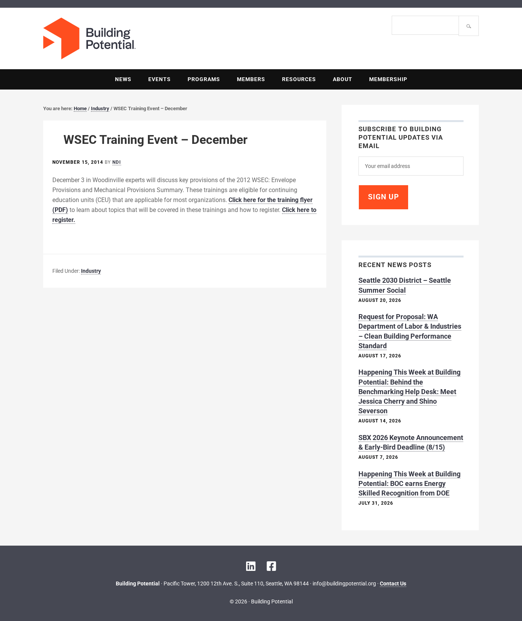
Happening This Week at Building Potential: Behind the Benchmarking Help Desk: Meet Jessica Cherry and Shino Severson (409, 391)
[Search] (469, 26)
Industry (91, 271)
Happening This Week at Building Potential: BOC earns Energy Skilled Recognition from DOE (409, 483)
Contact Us (393, 583)
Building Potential (152, 38)
